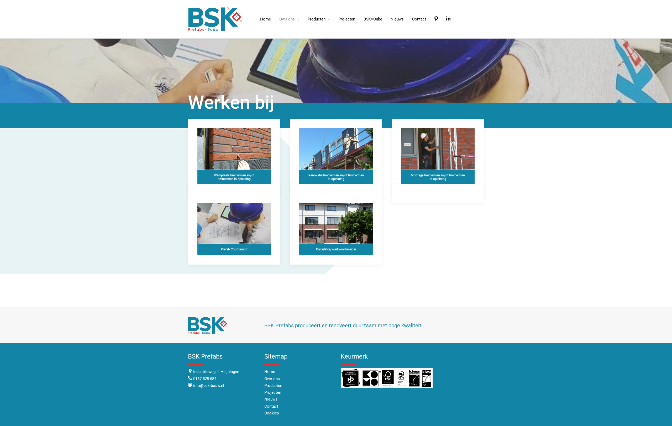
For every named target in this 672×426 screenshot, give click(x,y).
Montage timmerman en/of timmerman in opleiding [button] (438, 177)
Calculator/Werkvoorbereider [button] (336, 249)
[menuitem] (265, 19)
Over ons (287, 19)
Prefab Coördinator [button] (234, 249)
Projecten (346, 19)
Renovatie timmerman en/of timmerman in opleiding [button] (336, 177)
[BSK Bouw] (216, 19)
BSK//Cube (373, 19)
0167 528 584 (204, 378)
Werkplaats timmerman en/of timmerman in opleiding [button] (234, 177)
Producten (317, 19)
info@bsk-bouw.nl (208, 385)
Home (265, 19)
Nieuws (397, 19)
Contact (419, 19)
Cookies (271, 413)
